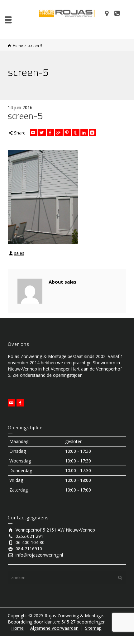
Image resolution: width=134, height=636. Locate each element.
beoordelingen (87, 622)
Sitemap (93, 628)
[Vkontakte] (92, 132)
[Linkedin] (84, 132)
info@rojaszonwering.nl (39, 555)
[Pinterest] (67, 132)
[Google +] (59, 132)
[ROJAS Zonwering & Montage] (67, 13)
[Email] (33, 132)
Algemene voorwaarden (54, 628)
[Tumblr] (75, 132)
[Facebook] (50, 132)
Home (17, 628)
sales (19, 253)
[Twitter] (42, 132)
